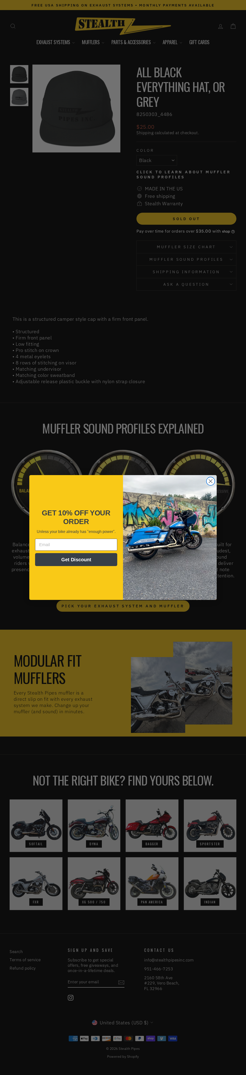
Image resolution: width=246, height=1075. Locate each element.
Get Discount (76, 559)
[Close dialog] (210, 481)
